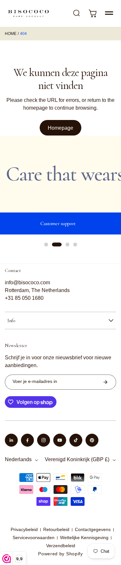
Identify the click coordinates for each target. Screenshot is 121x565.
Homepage (60, 128)
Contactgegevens (93, 529)
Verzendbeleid (60, 545)
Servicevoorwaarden (34, 537)
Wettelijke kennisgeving (84, 537)
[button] (109, 13)
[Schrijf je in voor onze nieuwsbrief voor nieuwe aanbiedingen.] (105, 382)
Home (10, 33)
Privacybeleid (24, 529)
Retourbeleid (56, 529)
